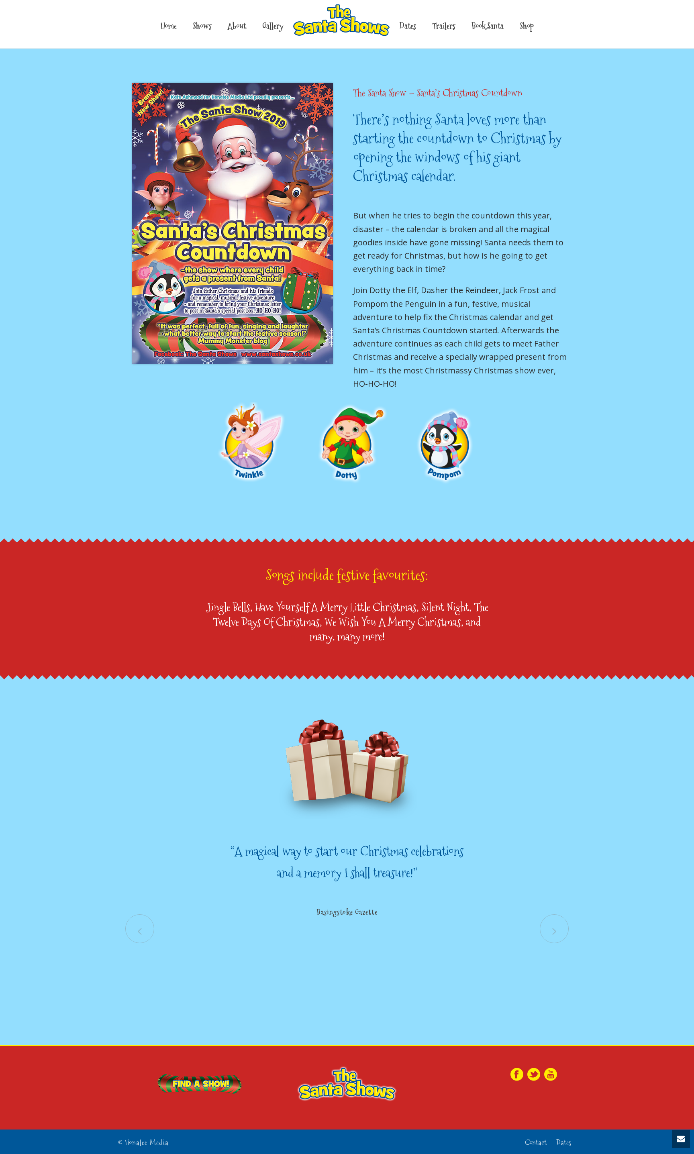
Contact (536, 1143)
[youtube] (550, 1075)
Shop (527, 26)
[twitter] (533, 1075)
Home (169, 26)
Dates (408, 26)
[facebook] (516, 1075)
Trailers (443, 26)
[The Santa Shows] (341, 24)
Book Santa (488, 26)
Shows (202, 26)
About (237, 26)
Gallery (272, 26)
